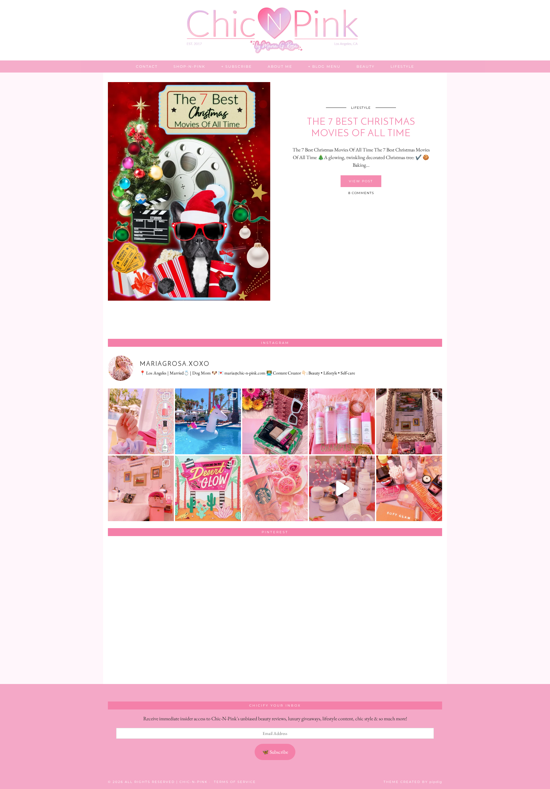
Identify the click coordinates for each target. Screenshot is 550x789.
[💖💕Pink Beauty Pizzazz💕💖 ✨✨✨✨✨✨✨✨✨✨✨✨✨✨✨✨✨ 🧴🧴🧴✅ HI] (342, 421)
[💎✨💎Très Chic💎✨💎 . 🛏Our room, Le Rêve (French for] (409, 421)
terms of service (235, 782)
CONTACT (147, 66)
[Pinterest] (141, 574)
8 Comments (361, 193)
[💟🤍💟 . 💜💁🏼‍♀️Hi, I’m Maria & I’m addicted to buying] (409, 488)
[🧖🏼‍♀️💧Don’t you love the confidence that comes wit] (342, 488)
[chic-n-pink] (275, 30)
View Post (361, 181)
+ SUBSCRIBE (236, 66)
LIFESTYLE (402, 66)
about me (280, 66)
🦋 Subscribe (275, 752)
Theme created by (413, 782)
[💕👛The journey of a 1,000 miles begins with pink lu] (141, 488)
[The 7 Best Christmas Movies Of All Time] (189, 191)
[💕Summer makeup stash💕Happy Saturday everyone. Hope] (275, 421)
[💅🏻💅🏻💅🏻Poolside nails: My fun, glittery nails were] (141, 421)
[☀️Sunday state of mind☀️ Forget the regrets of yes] (208, 488)
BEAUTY (365, 66)
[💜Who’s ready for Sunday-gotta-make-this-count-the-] (208, 421)
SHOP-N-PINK (189, 66)
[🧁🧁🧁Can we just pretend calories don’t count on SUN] (275, 488)
